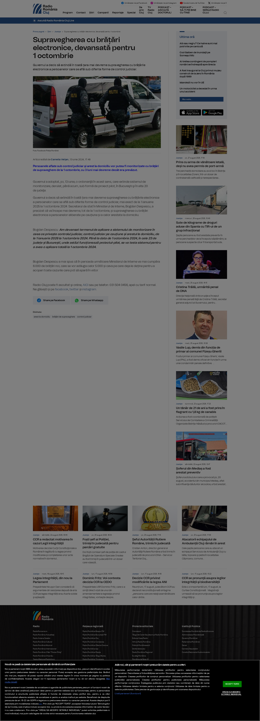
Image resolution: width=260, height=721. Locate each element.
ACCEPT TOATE (232, 684)
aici (40, 704)
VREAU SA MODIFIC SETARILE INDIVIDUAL (231, 693)
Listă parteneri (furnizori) (128, 693)
